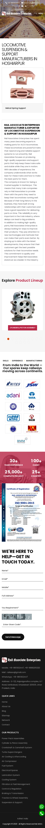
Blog (4, 711)
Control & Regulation (11, 788)
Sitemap (6, 715)
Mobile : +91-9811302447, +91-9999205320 (21, 667)
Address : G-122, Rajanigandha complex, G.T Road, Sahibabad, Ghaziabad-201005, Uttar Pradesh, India (22, 685)
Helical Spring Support (15, 108)
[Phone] (41, 813)
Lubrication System (11, 775)
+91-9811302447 (13, 3)
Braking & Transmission (13, 793)
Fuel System (7, 765)
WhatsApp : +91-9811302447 (15, 676)
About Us (6, 706)
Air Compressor (9, 761)
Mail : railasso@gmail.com (14, 672)
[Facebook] (19, 6)
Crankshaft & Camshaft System (23, 327)
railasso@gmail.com (31, 3)
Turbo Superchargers (12, 752)
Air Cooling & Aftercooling (14, 756)
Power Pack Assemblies (13, 738)
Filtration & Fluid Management (16, 784)
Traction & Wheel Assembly (15, 797)
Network (6, 720)
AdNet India (22, 818)
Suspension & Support (12, 802)
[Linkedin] (25, 6)
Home (4, 702)
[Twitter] (22, 6)
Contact (6, 724)
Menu (40, 13)
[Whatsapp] (41, 806)
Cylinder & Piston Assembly (14, 743)
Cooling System (9, 779)
